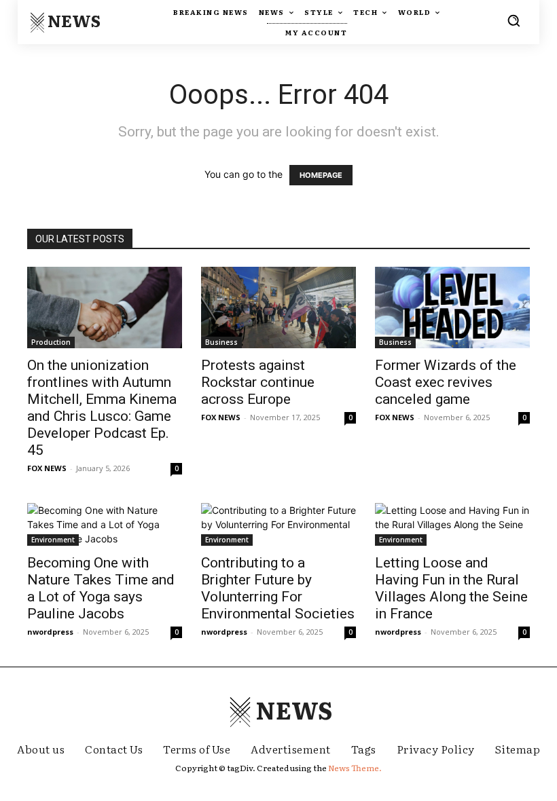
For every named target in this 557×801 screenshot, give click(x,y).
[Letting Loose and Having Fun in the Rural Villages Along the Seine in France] (452, 524)
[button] (513, 20)
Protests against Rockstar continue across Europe (258, 382)
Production (51, 342)
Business (221, 342)
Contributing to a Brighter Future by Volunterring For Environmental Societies (278, 588)
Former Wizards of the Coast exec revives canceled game (445, 382)
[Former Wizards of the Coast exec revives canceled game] (452, 307)
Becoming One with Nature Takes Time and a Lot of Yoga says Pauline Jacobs (101, 588)
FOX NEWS (47, 468)
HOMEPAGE (321, 175)
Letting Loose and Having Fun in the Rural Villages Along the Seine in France (451, 588)
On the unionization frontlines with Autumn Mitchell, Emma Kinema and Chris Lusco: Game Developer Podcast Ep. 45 (102, 407)
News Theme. (355, 768)
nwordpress (50, 632)
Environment (53, 539)
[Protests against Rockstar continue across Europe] (278, 307)
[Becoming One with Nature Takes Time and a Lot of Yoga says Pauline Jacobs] (104, 524)
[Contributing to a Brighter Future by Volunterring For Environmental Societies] (278, 524)
